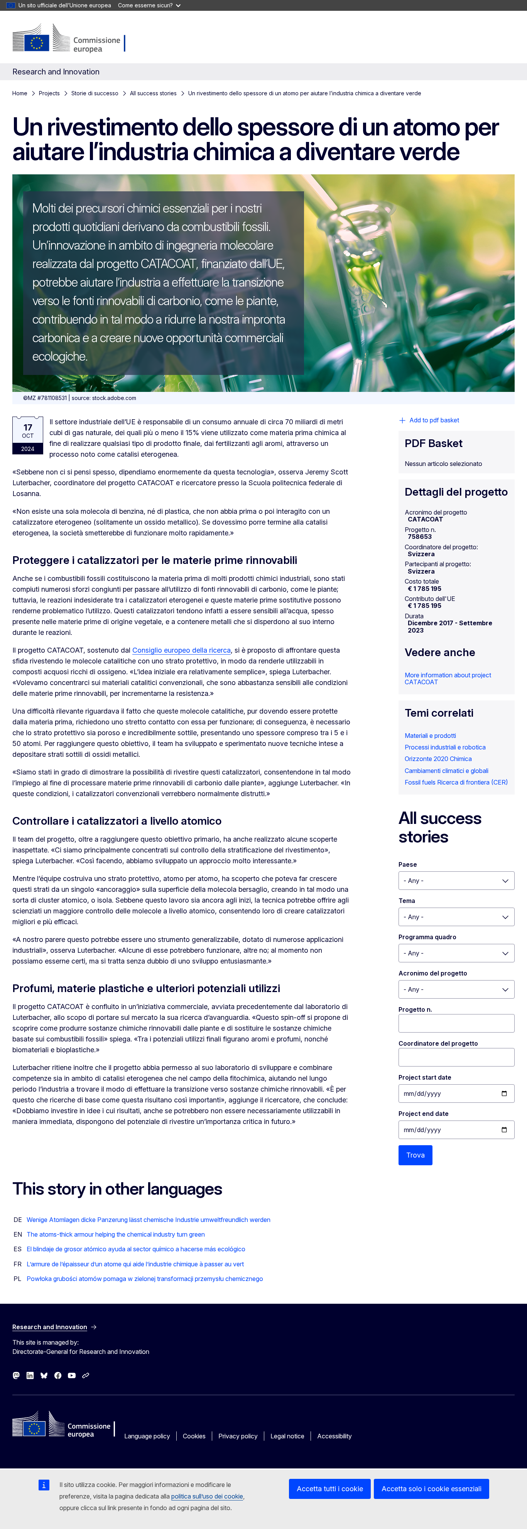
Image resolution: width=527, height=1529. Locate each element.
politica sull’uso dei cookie (207, 1496)
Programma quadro (427, 937)
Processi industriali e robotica (445, 747)
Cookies (194, 1436)
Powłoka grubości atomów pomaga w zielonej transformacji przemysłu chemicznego (145, 1279)
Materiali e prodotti (430, 735)
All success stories (153, 93)
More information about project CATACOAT (448, 678)
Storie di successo (94, 93)
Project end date (424, 1113)
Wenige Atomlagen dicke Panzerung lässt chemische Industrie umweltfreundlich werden (148, 1220)
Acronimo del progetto (433, 973)
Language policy (147, 1436)
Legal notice (287, 1436)
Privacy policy (238, 1436)
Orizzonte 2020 (426, 759)
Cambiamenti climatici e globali (446, 771)
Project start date (425, 1077)
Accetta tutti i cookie (330, 1489)
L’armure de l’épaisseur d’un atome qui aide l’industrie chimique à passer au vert (135, 1264)
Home (19, 93)
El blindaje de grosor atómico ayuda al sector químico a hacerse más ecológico (136, 1249)
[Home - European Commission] (73, 38)
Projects (49, 93)
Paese (408, 864)
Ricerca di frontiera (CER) (472, 782)
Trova (415, 1155)
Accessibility (334, 1436)
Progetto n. (415, 1009)
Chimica (461, 759)
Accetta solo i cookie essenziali (431, 1489)
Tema (407, 901)
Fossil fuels (420, 782)
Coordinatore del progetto (438, 1043)
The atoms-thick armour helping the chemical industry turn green (116, 1234)
